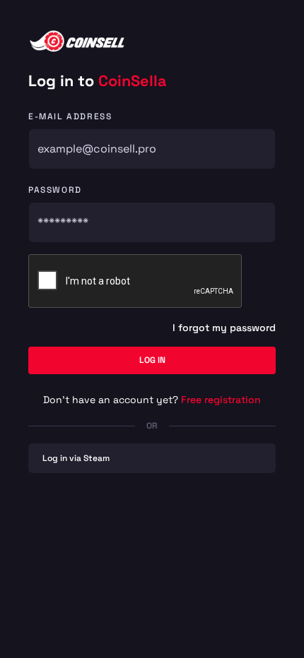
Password (55, 190)
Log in (152, 360)
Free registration (221, 399)
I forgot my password (224, 327)
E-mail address (70, 116)
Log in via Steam (76, 458)
